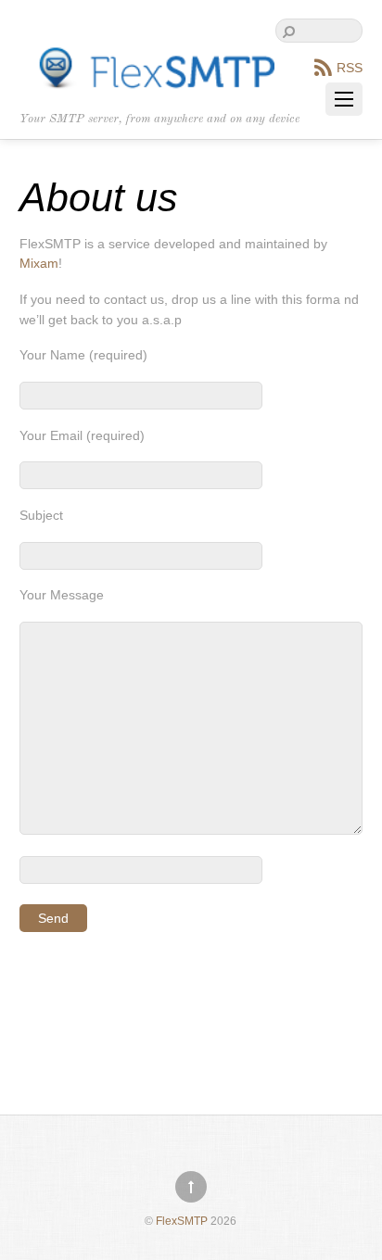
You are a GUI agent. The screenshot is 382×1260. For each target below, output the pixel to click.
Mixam (38, 263)
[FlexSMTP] (146, 82)
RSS (350, 67)
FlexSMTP (182, 1221)
